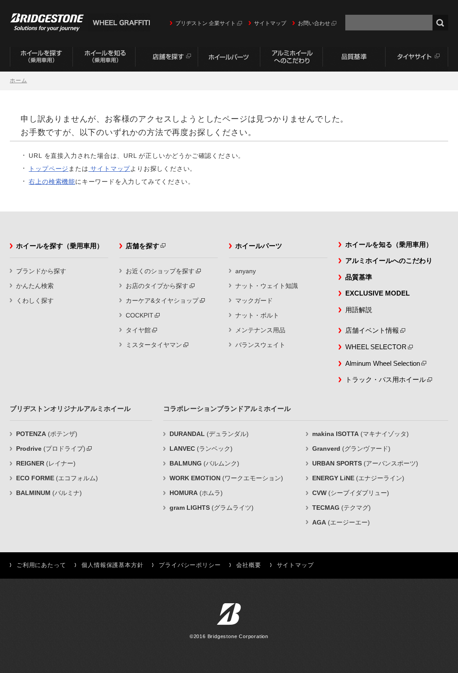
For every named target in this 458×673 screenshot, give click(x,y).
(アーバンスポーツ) (365, 463)
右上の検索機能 (52, 181)
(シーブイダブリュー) (350, 492)
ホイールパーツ (229, 59)
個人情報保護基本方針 (112, 565)
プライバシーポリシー (190, 565)
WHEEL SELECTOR (376, 347)
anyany (245, 271)
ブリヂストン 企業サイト (205, 23)
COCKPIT (139, 315)
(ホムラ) (196, 492)
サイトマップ (270, 23)
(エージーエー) (341, 522)
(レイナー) (46, 463)
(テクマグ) (341, 507)
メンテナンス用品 (260, 330)
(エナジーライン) (358, 478)
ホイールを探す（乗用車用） (41, 59)
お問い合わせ (314, 23)
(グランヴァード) (351, 448)
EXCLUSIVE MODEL (377, 293)
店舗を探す (166, 59)
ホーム (18, 80)
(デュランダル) (209, 433)
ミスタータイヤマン (154, 344)
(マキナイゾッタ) (360, 433)
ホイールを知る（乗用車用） (103, 59)
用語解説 (358, 309)
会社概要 (248, 565)
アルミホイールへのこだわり (291, 59)
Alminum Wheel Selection (382, 363)
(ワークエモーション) (226, 478)
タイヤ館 (138, 330)
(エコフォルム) (57, 478)
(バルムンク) (204, 463)
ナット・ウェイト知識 (266, 285)
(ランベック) (201, 448)
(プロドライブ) (50, 448)
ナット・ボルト (257, 315)
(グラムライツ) (212, 507)
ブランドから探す (41, 271)
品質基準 (354, 59)
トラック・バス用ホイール (385, 379)
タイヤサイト (417, 59)
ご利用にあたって (41, 565)
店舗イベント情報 (372, 330)
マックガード (254, 300)
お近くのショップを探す (160, 271)
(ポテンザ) (46, 433)
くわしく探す (35, 300)
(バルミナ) (49, 492)
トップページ (48, 168)
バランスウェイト (260, 344)
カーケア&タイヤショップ (162, 300)
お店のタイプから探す (157, 285)
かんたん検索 (35, 285)
